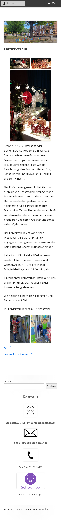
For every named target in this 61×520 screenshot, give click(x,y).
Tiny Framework (26, 509)
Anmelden (44, 509)
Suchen (8, 381)
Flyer (8, 347)
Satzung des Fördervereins (19, 354)
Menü (55, 3)
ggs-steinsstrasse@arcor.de (30, 442)
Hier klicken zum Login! (31, 494)
